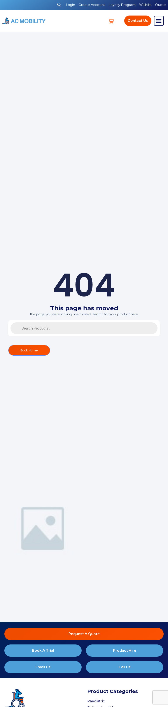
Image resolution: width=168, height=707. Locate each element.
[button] (159, 21)
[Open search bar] (59, 5)
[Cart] (111, 21)
